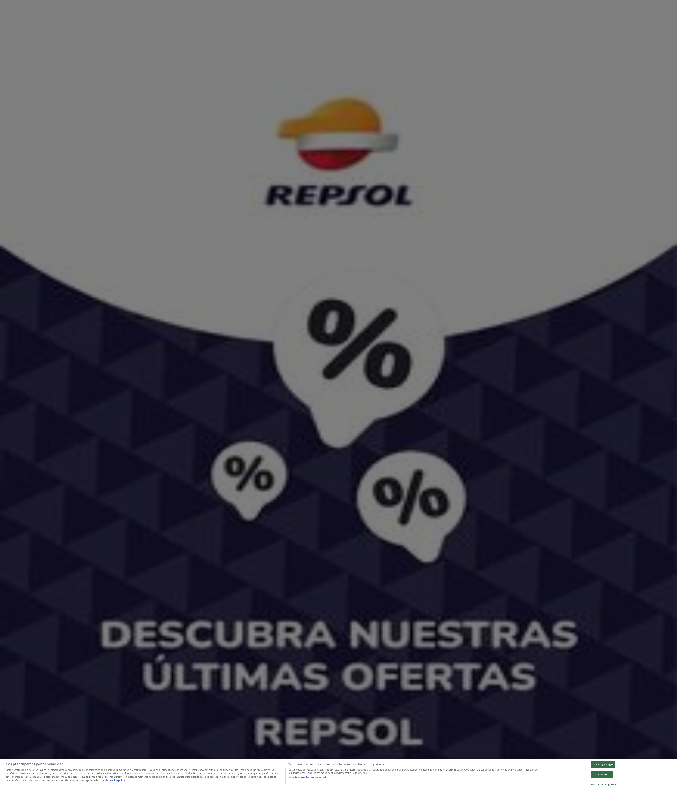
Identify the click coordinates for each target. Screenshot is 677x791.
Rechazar (602, 774)
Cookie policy (117, 780)
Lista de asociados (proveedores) (307, 776)
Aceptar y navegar (603, 764)
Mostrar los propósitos (603, 784)
